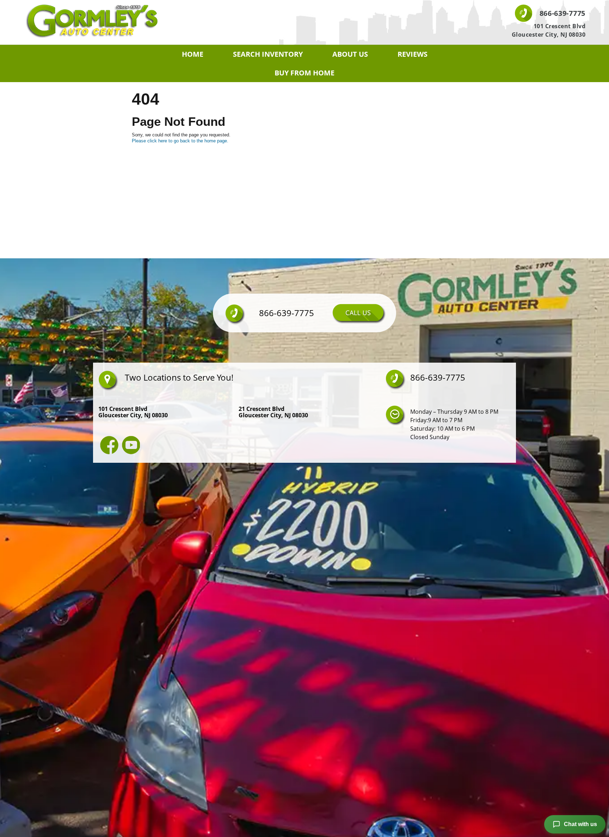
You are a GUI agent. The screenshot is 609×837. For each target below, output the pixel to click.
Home (192, 54)
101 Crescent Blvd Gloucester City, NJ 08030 (549, 30)
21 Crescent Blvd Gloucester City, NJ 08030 (273, 412)
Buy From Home (304, 73)
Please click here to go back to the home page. (180, 140)
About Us (350, 54)
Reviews (412, 54)
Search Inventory (268, 54)
